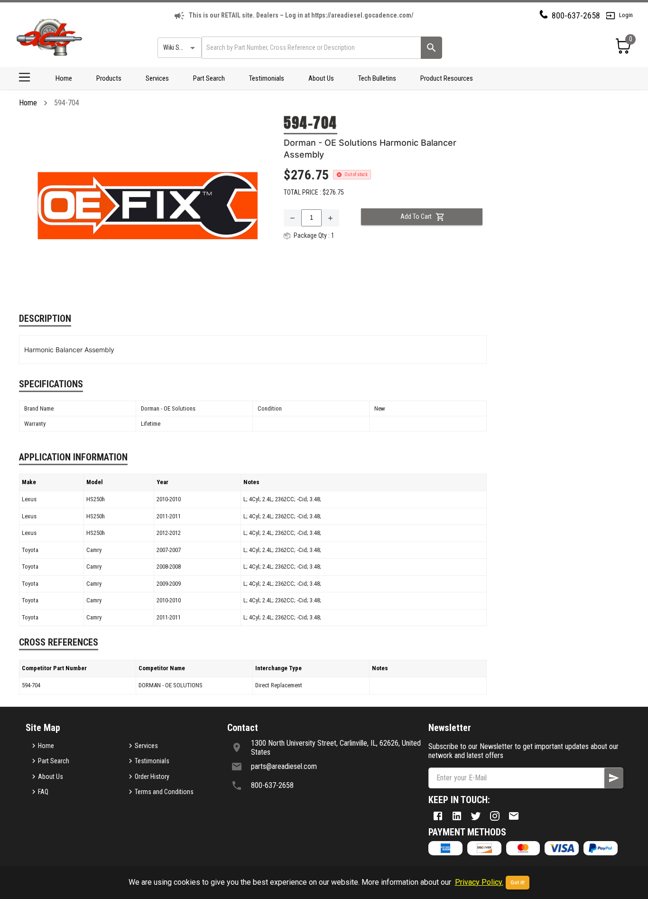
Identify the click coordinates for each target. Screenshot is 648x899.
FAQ (43, 792)
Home (64, 78)
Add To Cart (416, 216)
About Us (321, 78)
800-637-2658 (576, 15)
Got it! (517, 883)
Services (157, 78)
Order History (152, 776)
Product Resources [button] (446, 78)
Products (108, 78)
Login (626, 15)
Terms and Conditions (164, 792)
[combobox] (310, 47)
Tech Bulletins (377, 78)
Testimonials (266, 78)
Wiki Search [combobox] (178, 47)
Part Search (209, 78)
